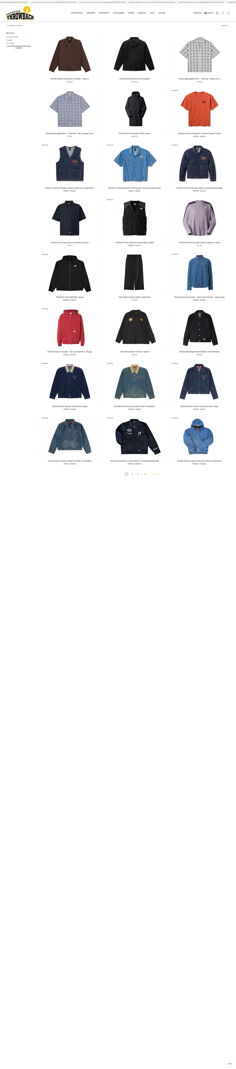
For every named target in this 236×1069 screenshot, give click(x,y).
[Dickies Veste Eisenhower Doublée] (134, 55)
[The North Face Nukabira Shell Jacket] (134, 109)
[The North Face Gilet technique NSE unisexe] (134, 218)
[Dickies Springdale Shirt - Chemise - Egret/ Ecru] (199, 55)
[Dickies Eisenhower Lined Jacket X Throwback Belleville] (134, 437)
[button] (91, 13)
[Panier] (228, 13)
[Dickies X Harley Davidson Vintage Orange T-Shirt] (199, 109)
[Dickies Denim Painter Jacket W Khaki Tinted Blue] (69, 437)
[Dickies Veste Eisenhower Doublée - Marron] (69, 55)
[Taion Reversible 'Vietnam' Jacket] (134, 328)
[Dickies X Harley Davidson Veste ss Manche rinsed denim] (69, 164)
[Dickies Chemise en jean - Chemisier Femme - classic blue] (199, 273)
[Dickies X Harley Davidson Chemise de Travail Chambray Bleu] (134, 164)
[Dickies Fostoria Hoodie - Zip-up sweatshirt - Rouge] (69, 328)
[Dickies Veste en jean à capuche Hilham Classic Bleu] (199, 437)
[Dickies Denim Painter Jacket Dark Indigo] (69, 382)
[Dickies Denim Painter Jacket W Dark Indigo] (199, 382)
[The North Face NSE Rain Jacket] (69, 273)
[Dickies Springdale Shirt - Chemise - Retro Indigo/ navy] (69, 109)
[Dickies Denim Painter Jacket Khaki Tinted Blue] (134, 382)
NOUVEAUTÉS (13, 37)
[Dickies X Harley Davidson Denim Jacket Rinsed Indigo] (199, 164)
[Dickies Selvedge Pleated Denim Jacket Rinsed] (199, 328)
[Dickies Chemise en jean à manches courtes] (69, 218)
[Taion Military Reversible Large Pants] (134, 273)
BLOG (10, 40)
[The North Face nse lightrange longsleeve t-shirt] (199, 218)
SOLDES (11, 43)
